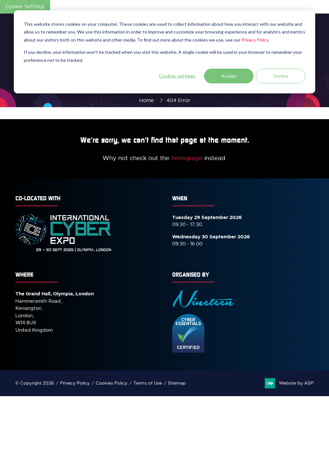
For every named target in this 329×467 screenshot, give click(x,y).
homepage (186, 158)
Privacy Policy (254, 40)
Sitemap (177, 383)
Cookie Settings (25, 7)
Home (146, 100)
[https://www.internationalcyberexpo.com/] (63, 251)
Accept (228, 76)
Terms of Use (147, 383)
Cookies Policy (111, 383)
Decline (280, 76)
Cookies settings (177, 76)
